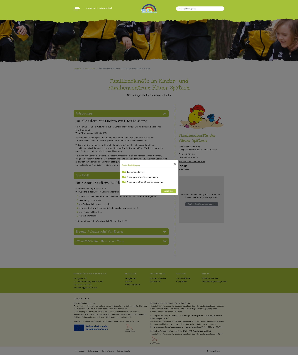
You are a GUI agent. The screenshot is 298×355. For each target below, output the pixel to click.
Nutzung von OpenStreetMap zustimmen (145, 181)
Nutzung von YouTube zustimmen (142, 176)
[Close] (175, 164)
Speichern (168, 191)
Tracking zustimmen (136, 171)
